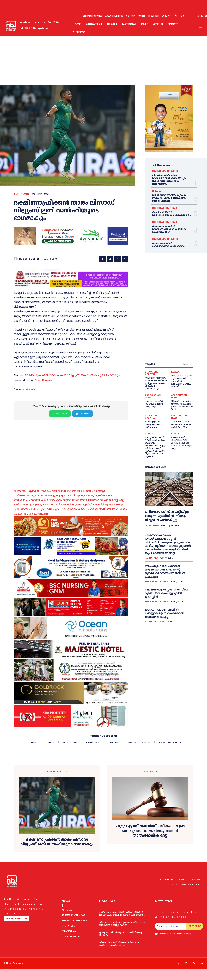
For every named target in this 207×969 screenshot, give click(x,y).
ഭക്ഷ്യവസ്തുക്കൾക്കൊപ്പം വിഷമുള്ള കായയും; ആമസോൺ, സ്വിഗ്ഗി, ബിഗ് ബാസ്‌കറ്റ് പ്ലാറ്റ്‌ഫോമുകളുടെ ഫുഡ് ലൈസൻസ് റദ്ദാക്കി (155, 447)
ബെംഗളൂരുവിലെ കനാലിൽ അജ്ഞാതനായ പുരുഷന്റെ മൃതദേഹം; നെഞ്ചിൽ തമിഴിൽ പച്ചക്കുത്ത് (165, 571)
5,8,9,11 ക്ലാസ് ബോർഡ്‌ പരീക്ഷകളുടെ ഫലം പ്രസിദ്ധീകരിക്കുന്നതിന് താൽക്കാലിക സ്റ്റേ (150, 831)
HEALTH (149, 434)
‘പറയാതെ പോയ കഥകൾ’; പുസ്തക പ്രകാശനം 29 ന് (181, 424)
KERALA (156, 191)
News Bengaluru (44, 380)
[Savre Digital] (16, 259)
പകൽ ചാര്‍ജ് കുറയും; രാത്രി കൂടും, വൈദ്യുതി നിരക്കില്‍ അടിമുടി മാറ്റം (181, 443)
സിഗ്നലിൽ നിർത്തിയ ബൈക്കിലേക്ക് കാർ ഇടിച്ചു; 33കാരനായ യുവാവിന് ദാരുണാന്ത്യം (168, 180)
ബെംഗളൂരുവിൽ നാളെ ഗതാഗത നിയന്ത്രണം (168, 245)
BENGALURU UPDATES (165, 171)
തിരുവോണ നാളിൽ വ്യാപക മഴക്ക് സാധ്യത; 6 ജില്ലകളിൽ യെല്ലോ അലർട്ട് (168, 198)
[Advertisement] (103, 60)
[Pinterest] (117, 259)
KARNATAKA (151, 558)
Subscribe (195, 926)
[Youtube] (202, 964)
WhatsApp (61, 413)
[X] (202, 16)
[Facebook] (194, 16)
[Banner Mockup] (71, 567)
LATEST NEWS (152, 525)
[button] (182, 16)
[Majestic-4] (71, 649)
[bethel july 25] (71, 278)
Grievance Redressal (16, 918)
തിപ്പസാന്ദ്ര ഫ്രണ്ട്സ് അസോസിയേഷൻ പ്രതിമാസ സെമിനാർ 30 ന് (168, 229)
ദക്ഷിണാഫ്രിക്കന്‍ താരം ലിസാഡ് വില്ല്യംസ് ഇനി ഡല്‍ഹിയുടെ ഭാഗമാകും (72, 375)
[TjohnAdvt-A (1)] (71, 607)
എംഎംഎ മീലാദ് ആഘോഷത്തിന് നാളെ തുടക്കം (171, 213)
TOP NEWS (21, 194)
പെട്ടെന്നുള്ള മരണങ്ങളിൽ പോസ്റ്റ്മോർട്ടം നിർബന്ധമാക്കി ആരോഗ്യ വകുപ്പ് (164, 613)
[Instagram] (198, 16)
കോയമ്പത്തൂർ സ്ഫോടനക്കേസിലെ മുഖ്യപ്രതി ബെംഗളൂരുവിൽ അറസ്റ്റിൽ (166, 593)
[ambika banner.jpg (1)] (71, 588)
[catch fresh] (71, 546)
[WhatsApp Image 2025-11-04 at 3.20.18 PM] (169, 118)
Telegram (84, 413)
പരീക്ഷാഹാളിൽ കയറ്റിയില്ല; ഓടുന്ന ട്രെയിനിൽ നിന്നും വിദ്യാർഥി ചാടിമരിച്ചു (167, 516)
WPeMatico (31, 389)
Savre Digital (31, 259)
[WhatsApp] (125, 259)
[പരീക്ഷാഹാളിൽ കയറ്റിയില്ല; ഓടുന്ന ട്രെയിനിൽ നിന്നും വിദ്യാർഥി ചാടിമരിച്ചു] (169, 489)
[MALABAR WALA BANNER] (71, 526)
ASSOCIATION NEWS (164, 208)
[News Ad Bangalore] (71, 244)
